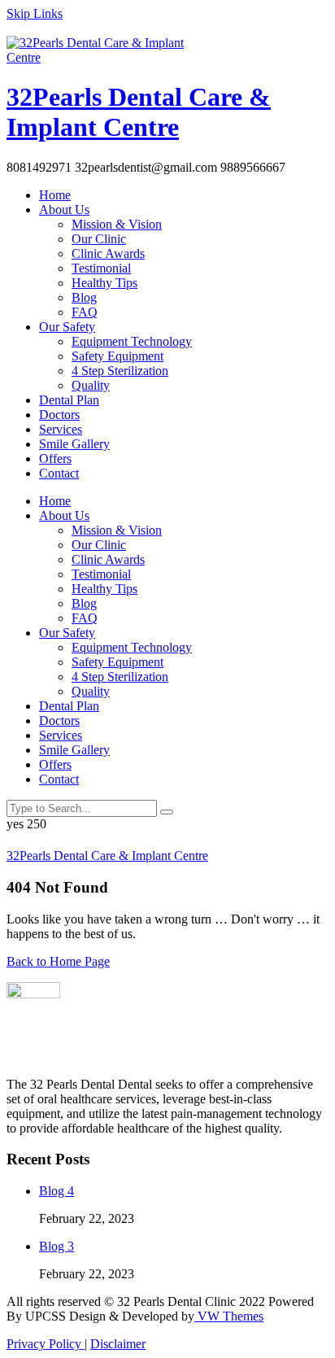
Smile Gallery (74, 444)
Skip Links (35, 13)
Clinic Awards (108, 253)
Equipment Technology (132, 341)
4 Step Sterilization (120, 371)
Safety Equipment (117, 356)
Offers (55, 458)
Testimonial (101, 268)
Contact (59, 473)
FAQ (85, 312)
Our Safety (67, 327)
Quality (91, 385)
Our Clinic (99, 239)
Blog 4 (56, 1191)
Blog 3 (56, 1246)
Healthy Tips (104, 283)
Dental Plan (69, 400)
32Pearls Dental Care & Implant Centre (139, 112)
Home (55, 195)
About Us (64, 209)
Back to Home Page (58, 961)
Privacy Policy (46, 1344)
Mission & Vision (117, 224)
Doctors (59, 414)
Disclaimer (118, 1344)
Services (60, 429)
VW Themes (228, 1316)
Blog (84, 297)
